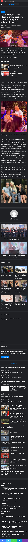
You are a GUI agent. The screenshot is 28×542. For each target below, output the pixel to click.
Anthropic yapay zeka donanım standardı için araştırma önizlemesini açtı (12, 426)
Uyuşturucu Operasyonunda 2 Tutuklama (11, 393)
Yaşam (8, 9)
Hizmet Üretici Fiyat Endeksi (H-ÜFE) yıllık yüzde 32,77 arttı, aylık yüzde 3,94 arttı (18, 388)
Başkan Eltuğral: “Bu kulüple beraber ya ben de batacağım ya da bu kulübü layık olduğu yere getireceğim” (12, 473)
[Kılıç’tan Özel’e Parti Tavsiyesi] (5, 455)
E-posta (3, 341)
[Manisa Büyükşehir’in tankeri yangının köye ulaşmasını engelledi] (5, 73)
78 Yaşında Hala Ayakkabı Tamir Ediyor (11, 1)
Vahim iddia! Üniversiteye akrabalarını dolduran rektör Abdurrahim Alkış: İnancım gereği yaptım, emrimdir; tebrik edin (18, 414)
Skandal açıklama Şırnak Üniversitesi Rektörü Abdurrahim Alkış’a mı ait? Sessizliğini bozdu (18, 407)
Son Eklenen (14, 363)
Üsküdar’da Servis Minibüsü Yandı (18, 431)
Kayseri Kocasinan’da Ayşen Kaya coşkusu (20, 303)
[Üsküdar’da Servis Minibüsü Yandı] (5, 432)
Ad (2, 336)
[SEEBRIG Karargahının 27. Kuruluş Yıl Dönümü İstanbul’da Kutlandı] (5, 421)
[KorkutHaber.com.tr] (14, 4)
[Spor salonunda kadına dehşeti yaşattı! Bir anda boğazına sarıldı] (5, 461)
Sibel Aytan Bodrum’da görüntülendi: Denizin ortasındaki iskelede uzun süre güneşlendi (7, 305)
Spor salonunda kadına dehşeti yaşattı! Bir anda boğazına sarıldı (18, 460)
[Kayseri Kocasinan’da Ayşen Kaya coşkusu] (21, 298)
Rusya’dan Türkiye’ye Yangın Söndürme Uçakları (17, 437)
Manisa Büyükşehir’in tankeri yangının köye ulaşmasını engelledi (17, 73)
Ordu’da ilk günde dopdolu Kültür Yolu (6, 274)
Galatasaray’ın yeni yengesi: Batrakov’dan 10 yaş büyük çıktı (6, 290)
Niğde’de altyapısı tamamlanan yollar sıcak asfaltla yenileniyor (18, 466)
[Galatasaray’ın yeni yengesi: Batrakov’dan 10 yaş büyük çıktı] (7, 283)
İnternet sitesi (4, 346)
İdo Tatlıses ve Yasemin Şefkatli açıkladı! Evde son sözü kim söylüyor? (20, 290)
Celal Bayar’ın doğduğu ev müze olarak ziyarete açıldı (20, 275)
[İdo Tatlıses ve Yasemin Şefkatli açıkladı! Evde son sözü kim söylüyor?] (21, 283)
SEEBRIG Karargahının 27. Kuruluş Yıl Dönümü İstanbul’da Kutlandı (18, 420)
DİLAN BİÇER (5, 25)
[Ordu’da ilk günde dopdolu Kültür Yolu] (7, 269)
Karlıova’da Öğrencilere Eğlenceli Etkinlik (11, 401)
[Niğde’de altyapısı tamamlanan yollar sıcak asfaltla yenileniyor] (5, 467)
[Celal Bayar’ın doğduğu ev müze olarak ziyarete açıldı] (21, 269)
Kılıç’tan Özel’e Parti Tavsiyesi (17, 453)
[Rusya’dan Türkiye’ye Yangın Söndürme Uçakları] (5, 438)
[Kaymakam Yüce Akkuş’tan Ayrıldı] (5, 449)
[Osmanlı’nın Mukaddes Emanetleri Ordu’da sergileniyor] (5, 67)
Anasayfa (4, 9)
